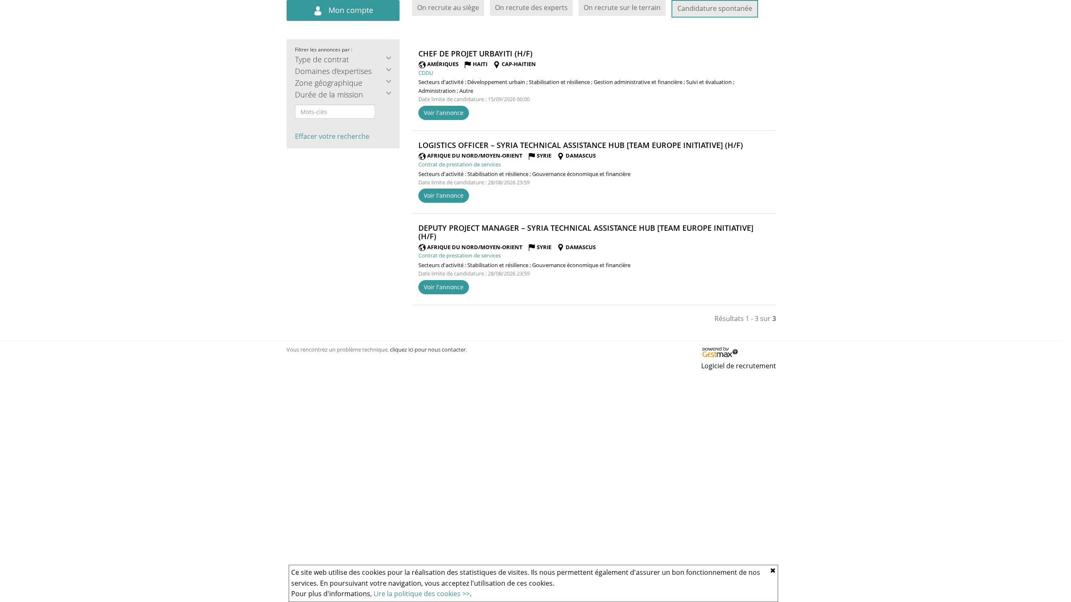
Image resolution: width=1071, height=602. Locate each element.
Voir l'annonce (444, 113)
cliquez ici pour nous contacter (428, 349)
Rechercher (380, 111)
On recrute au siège (448, 7)
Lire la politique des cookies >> (422, 593)
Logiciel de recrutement (738, 365)
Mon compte (349, 10)
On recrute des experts (531, 7)
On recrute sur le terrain (622, 7)
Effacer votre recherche (332, 136)
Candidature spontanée (714, 8)
